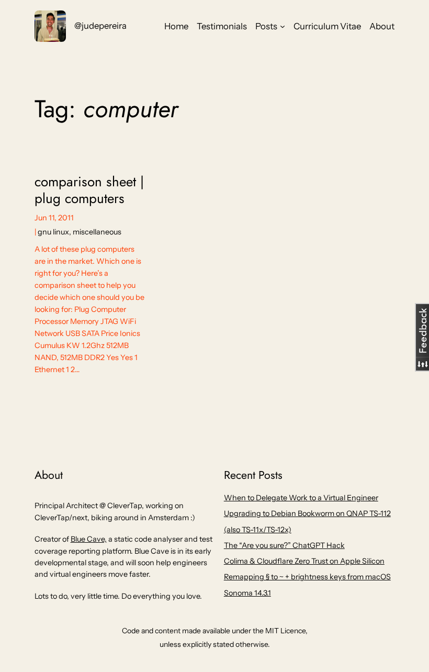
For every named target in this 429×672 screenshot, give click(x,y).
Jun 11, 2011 (54, 217)
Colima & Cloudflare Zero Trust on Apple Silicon (304, 561)
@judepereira (100, 25)
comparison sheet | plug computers (89, 190)
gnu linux (53, 232)
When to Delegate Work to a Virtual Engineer (301, 497)
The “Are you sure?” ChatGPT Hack (284, 545)
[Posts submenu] (282, 26)
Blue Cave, (89, 539)
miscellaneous (97, 232)
